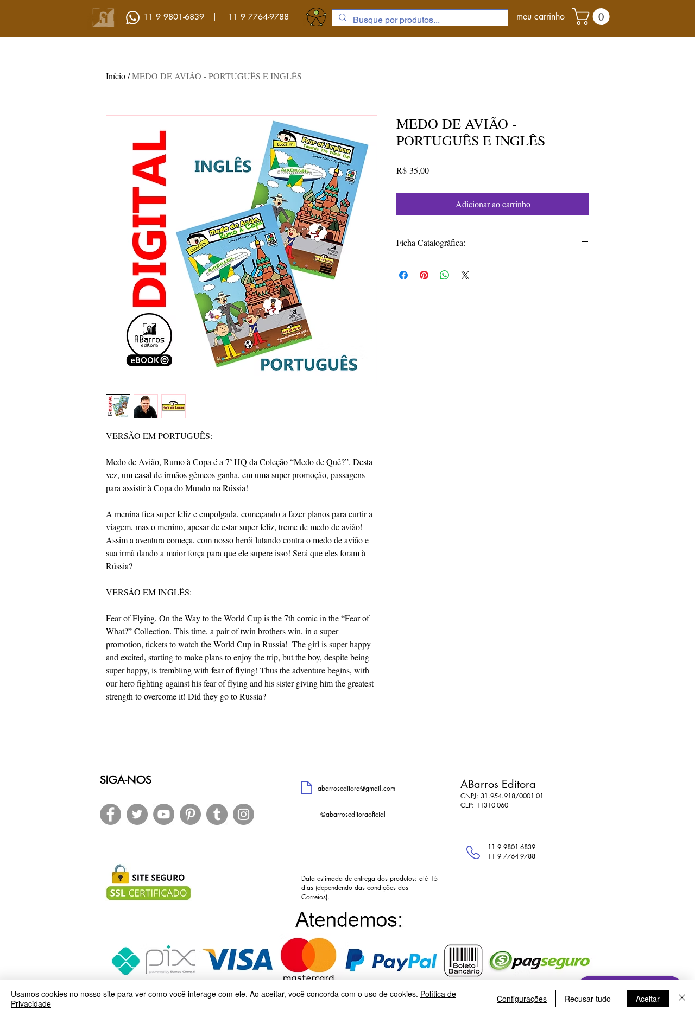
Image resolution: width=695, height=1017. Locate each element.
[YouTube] (163, 814)
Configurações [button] (522, 998)
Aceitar (648, 998)
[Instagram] (243, 814)
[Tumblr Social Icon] (217, 814)
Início (115, 75)
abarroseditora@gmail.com (356, 788)
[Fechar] (681, 998)
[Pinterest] (190, 814)
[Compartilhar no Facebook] (403, 275)
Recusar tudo (588, 998)
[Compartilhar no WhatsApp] (444, 275)
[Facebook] (110, 814)
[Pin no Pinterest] (424, 275)
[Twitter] (137, 814)
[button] (593, 16)
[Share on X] (465, 275)
